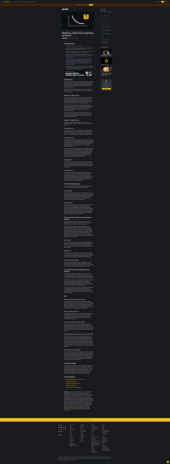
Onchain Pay (93, 431)
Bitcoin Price (93, 438)
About (71, 426)
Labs (92, 430)
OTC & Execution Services (106, 430)
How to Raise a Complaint (105, 450)
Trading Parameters (105, 446)
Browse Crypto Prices (94, 437)
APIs (102, 444)
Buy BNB (92, 447)
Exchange (82, 426)
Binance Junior (83, 431)
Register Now (106, 88)
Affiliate (103, 426)
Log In (159, 1)
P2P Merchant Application (95, 426)
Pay (81, 429)
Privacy (71, 435)
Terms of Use (65, 459)
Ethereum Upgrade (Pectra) (95, 444)
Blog (70, 437)
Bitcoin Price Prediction (94, 442)
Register (163, 1)
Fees (102, 443)
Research (82, 440)
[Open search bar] (156, 2)
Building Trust (72, 436)
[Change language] (166, 2)
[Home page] (7, 1)
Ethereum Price (93, 439)
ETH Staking (82, 437)
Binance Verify (104, 445)
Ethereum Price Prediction (95, 443)
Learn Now (91, 4)
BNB (102, 429)
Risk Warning (72, 440)
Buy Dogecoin (93, 449)
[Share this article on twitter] (101, 11)
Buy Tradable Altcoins (94, 452)
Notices (71, 441)
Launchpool (82, 435)
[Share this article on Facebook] (104, 11)
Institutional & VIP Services (95, 429)
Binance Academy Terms (74, 459)
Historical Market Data (105, 431)
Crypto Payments (83, 430)
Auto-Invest (82, 436)
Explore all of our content (84, 419)
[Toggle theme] (168, 2)
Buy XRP (92, 448)
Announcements (72, 429)
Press (70, 431)
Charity (82, 441)
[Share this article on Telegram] (107, 11)
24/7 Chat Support (104, 438)
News (71, 430)
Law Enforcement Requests (106, 449)
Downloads (71, 442)
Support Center (104, 439)
